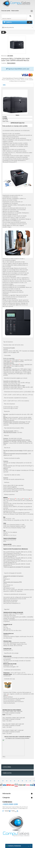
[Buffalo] (8, 784)
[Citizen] (20, 784)
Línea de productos (9, 27)
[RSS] (18, 811)
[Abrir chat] (29, 846)
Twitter (13, 810)
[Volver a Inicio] (3, 32)
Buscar (30, 17)
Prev (2, 784)
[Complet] (24, 784)
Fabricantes (7, 773)
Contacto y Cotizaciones (14, 845)
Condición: (3, 63)
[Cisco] (16, 784)
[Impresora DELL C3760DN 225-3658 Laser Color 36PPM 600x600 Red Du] (16, 44)
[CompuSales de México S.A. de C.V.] (16, 826)
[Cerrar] (31, 846)
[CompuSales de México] (17, 4)
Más (4, 85)
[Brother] (4, 784)
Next (33, 784)
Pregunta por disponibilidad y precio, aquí (18, 69)
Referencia (3, 55)
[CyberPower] (28, 784)
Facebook (7, 810)
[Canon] (12, 784)
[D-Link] (32, 784)
